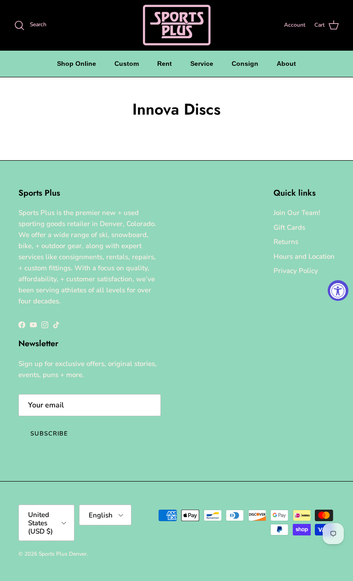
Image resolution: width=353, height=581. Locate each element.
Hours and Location (304, 256)
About (286, 63)
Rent (164, 63)
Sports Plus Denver (62, 554)
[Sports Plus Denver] (176, 25)
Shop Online (76, 63)
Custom (126, 63)
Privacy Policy (295, 270)
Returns (285, 241)
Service (201, 63)
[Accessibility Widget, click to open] (338, 290)
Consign (245, 63)
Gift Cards (289, 227)
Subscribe (49, 434)
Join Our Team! (296, 212)
